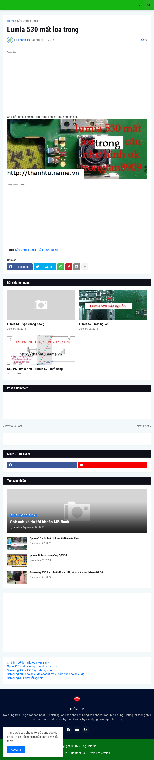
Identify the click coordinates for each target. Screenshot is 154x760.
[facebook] (42, 465)
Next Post (143, 426)
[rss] (85, 729)
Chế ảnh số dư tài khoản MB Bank (39, 521)
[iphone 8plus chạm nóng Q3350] (17, 560)
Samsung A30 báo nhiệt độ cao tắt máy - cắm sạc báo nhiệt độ (66, 572)
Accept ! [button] (16, 749)
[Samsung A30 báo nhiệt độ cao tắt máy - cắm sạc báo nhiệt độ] (17, 577)
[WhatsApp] (60, 266)
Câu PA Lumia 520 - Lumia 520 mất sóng (35, 369)
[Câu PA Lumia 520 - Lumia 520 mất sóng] (41, 350)
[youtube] (112, 465)
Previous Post (13, 426)
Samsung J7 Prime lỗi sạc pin (25, 678)
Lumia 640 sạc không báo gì (26, 324)
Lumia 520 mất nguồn (93, 324)
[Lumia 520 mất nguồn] (113, 305)
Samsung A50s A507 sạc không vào (29, 670)
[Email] (76, 266)
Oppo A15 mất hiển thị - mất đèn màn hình (54, 538)
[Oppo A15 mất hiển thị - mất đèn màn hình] (17, 543)
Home (10, 20)
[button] (139, 5)
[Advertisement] (77, 83)
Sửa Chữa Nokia (48, 249)
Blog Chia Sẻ (88, 746)
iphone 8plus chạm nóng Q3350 (48, 555)
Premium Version (99, 753)
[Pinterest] (68, 266)
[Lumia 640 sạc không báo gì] (41, 305)
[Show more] (84, 266)
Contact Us (78, 753)
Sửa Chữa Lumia (27, 20)
